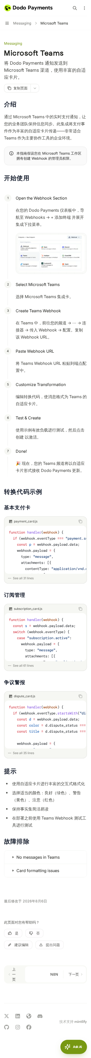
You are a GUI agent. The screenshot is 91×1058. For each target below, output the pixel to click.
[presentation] (45, 550)
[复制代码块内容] (80, 521)
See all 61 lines (23, 665)
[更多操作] (84, 8)
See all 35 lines (23, 753)
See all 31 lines (23, 578)
